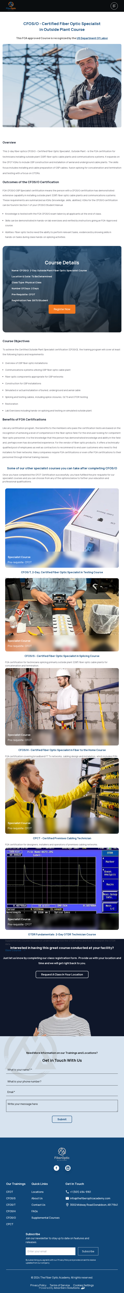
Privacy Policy (38, 1285)
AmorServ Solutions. (67, 1288)
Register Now (62, 309)
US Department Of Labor (92, 38)
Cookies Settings (83, 1285)
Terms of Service (60, 1285)
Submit (62, 1119)
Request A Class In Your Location (62, 974)
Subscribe (88, 1251)
